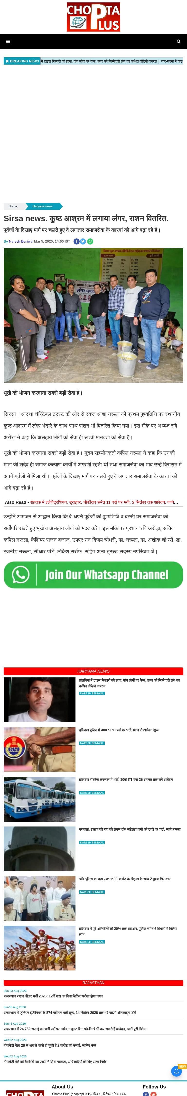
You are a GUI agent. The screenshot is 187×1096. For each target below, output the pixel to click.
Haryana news (43, 206)
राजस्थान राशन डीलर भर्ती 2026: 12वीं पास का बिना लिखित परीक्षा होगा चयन (53, 996)
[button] (8, 41)
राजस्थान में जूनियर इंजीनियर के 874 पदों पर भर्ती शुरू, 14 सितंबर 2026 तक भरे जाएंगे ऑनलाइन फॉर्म (70, 1013)
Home (13, 206)
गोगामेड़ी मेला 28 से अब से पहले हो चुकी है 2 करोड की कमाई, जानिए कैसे (50, 1045)
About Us (62, 1086)
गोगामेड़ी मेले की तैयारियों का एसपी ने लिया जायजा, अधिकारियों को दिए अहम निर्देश (55, 1062)
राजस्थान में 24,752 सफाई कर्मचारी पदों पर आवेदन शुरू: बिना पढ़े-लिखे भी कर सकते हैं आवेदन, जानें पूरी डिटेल (75, 1029)
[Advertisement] (93, 100)
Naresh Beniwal (21, 241)
